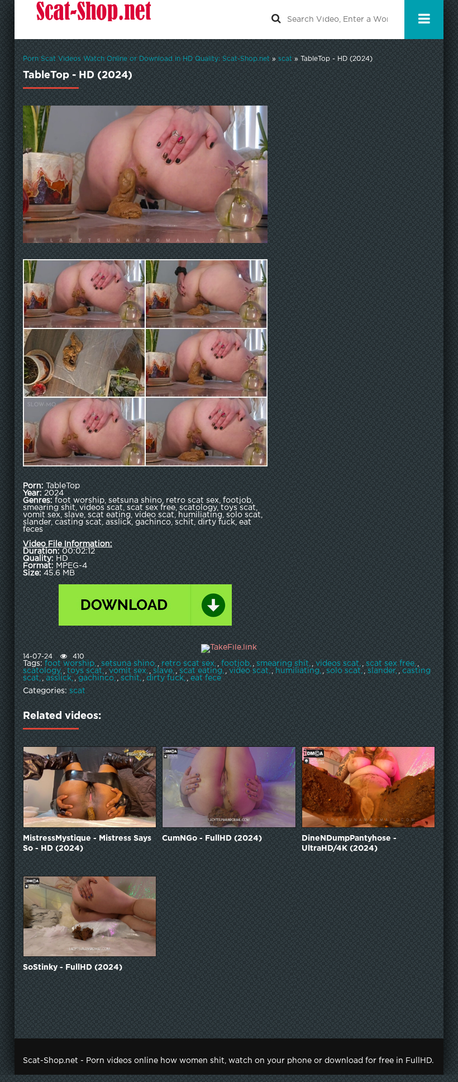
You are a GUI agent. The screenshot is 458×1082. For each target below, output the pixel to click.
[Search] (276, 19)
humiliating (297, 671)
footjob (235, 663)
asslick (58, 678)
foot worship (69, 663)
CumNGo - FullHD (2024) (212, 838)
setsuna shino (128, 663)
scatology (41, 671)
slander (381, 671)
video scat (249, 671)
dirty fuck (165, 678)
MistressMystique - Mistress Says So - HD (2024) (87, 843)
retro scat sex (187, 663)
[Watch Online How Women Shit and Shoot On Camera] (93, 19)
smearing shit (282, 663)
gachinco (96, 678)
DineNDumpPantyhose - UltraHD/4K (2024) (349, 843)
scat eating (200, 671)
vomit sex (127, 671)
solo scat (343, 671)
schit (130, 678)
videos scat (337, 663)
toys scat (84, 671)
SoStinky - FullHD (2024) (72, 967)
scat (77, 691)
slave (163, 671)
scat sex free (390, 663)
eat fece (205, 678)
